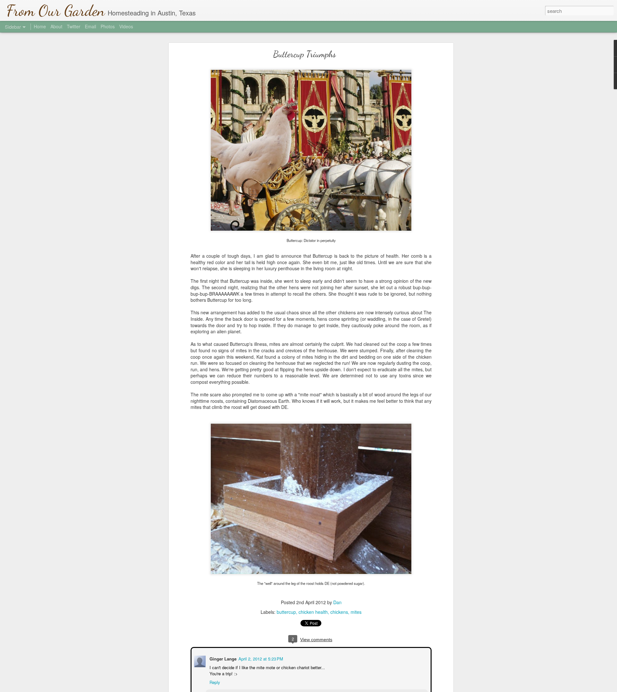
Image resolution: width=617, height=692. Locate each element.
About (56, 26)
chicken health (313, 612)
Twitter (73, 26)
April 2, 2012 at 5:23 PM (260, 658)
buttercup (286, 612)
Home (40, 26)
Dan (337, 602)
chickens (339, 612)
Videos (126, 26)
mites (356, 612)
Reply (214, 681)
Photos (108, 26)
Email (90, 26)
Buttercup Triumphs (304, 54)
